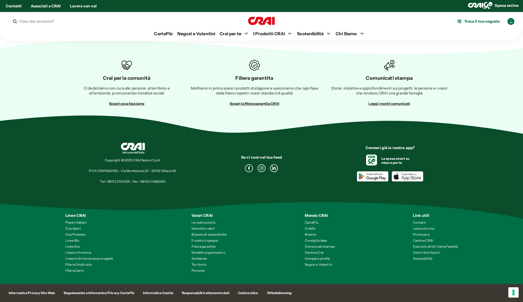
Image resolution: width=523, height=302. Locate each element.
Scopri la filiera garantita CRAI (254, 103)
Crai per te (230, 33)
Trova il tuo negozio (482, 21)
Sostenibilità (310, 33)
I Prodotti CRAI (269, 33)
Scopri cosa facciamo (126, 103)
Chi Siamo (346, 33)
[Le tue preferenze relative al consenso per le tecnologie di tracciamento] (513, 292)
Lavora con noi (83, 6)
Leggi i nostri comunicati (389, 103)
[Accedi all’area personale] (510, 21)
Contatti (14, 6)
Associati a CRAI (46, 6)
